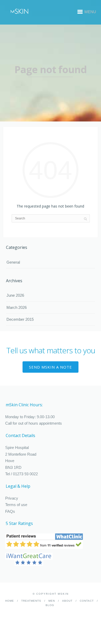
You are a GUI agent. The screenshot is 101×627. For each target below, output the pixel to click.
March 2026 (16, 307)
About (67, 600)
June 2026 (15, 295)
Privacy (11, 498)
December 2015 (20, 319)
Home (9, 600)
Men (51, 600)
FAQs (10, 511)
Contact (87, 600)
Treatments (31, 600)
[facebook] (46, 613)
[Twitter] (54, 613)
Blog (50, 605)
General (13, 262)
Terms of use (16, 504)
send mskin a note (50, 367)
